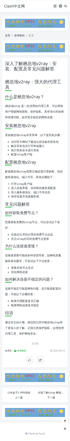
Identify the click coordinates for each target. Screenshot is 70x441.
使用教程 (19, 35)
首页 (7, 35)
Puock (42, 433)
